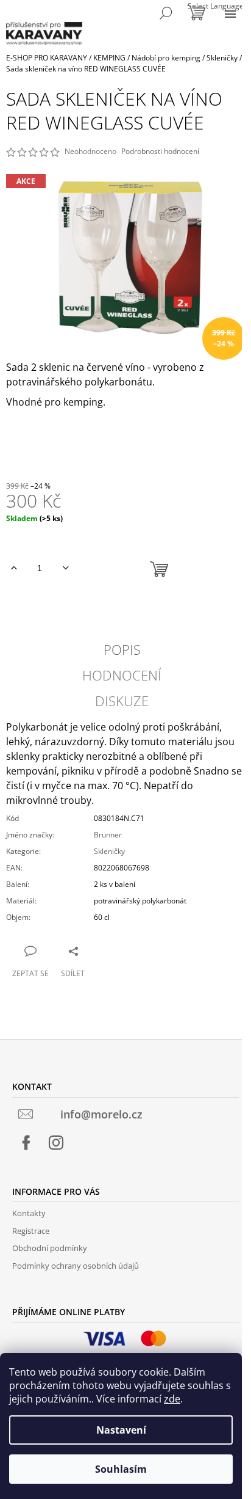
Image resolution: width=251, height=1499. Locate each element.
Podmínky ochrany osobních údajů (75, 1265)
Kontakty (29, 1213)
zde (172, 1399)
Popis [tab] (122, 649)
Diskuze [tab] (122, 700)
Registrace (30, 1230)
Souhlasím (121, 1469)
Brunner (108, 835)
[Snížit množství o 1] (65, 568)
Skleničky (109, 851)
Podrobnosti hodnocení (160, 151)
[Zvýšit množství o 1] (13, 568)
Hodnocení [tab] (121, 675)
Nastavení (121, 1430)
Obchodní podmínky (49, 1247)
